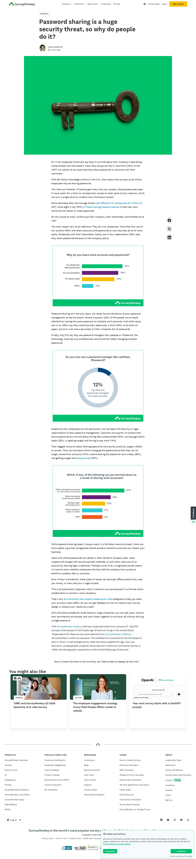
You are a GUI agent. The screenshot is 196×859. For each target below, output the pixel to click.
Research (44, 14)
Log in (164, 4)
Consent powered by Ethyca (179, 856)
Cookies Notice (123, 844)
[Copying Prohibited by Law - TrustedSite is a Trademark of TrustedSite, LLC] (93, 849)
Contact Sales (153, 4)
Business (19, 698)
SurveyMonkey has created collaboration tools (88, 599)
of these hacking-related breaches (101, 206)
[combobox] (14, 820)
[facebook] (169, 220)
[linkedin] (169, 237)
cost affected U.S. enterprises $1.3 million (118, 203)
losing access (83, 458)
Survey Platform (141, 698)
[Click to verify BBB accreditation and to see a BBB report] (66, 849)
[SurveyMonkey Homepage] (22, 4)
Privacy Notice (109, 844)
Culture (78, 698)
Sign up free (178, 4)
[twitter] (169, 228)
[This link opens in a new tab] (161, 820)
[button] (193, 515)
